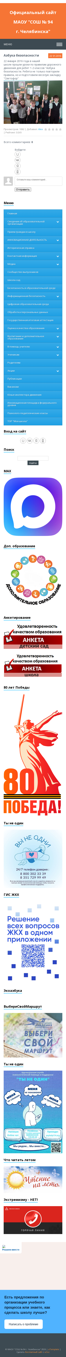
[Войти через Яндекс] (18, 166)
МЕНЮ (8, 44)
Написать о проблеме (23, 1324)
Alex (40, 129)
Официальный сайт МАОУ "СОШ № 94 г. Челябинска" (33, 13)
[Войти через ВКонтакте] (18, 160)
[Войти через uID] (18, 154)
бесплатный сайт (33, 1352)
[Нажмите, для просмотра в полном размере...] (33, 101)
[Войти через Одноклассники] (18, 172)
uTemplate (53, 1349)
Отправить (23, 189)
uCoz (47, 1352)
